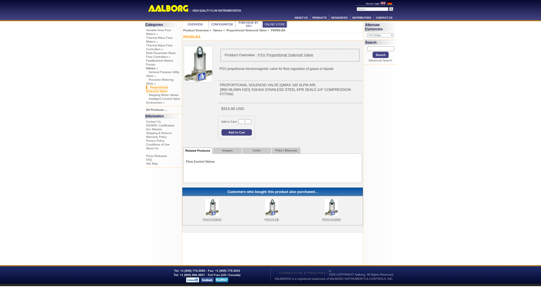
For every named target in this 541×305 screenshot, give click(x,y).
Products (319, 17)
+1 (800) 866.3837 (192, 275)
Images (227, 150)
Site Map (152, 163)
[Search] (391, 9)
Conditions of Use (158, 144)
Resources (339, 17)
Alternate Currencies (374, 27)
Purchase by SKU (248, 24)
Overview (195, 24)
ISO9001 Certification (160, 125)
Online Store (275, 24)
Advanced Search (380, 60)
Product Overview (196, 30)
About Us (301, 17)
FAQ (149, 159)
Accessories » (155, 102)
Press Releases (156, 156)
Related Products (197, 150)
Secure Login (373, 3)
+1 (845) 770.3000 (192, 270)
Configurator (222, 24)
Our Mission (154, 129)
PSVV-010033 (212, 219)
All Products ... (156, 109)
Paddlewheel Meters (159, 60)
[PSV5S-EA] (198, 81)
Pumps (150, 64)
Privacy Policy (155, 140)
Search (371, 42)
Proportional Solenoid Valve (247, 30)
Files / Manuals (286, 150)
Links (257, 150)
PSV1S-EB (272, 219)
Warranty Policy (156, 137)
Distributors (361, 17)
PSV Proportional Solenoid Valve (285, 55)
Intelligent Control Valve (163, 98)
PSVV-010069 (331, 219)
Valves (217, 30)
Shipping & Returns (159, 133)
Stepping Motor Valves (162, 95)
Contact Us (384, 17)
